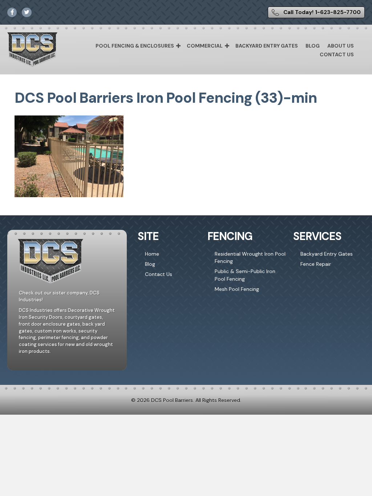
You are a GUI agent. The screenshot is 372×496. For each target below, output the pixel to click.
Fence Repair (315, 264)
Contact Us (337, 54)
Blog (313, 45)
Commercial (205, 45)
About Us (340, 45)
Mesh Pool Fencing (237, 289)
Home (152, 254)
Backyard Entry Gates (266, 45)
